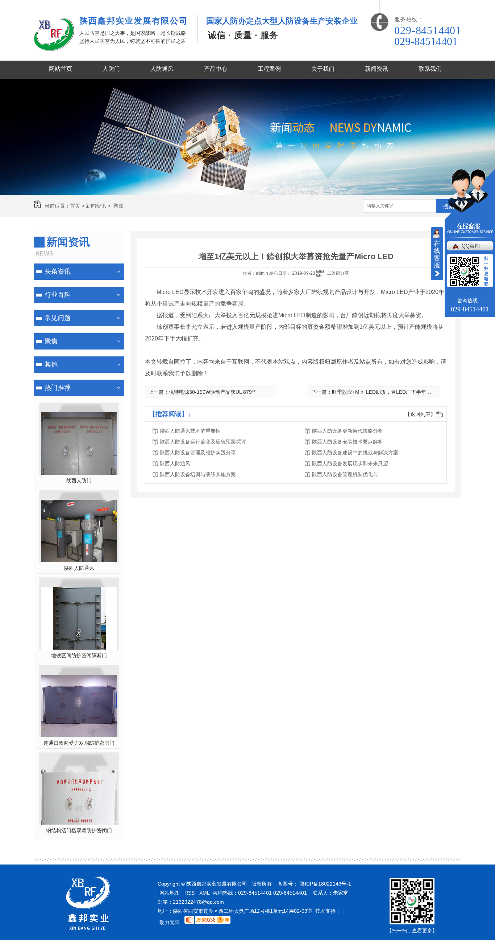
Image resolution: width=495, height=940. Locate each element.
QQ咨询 (471, 246)
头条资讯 (58, 271)
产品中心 (215, 69)
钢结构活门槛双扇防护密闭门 (79, 830)
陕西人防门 (79, 480)
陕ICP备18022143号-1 (325, 884)
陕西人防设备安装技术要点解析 (347, 442)
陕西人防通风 (79, 568)
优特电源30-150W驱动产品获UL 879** (212, 392)
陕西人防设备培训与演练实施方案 (198, 474)
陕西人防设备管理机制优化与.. (346, 474)
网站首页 (60, 69)
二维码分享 (338, 273)
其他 (51, 364)
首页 (75, 206)
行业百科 (58, 294)
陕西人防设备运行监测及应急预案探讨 (203, 442)
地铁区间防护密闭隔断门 (79, 655)
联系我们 (430, 69)
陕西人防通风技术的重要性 (190, 431)
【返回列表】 (420, 414)
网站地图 (169, 893)
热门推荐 (58, 387)
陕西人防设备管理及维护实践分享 (198, 452)
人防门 (111, 69)
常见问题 (58, 318)
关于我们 (322, 69)
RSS (189, 893)
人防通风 (162, 69)
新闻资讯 (376, 69)
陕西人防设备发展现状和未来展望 (350, 463)
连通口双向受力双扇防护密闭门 (79, 743)
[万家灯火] (207, 920)
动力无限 (169, 922)
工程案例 (269, 69)
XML (204, 893)
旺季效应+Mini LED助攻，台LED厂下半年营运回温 (389, 392)
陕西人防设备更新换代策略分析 (347, 431)
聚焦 (118, 206)
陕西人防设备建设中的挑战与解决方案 (355, 452)
